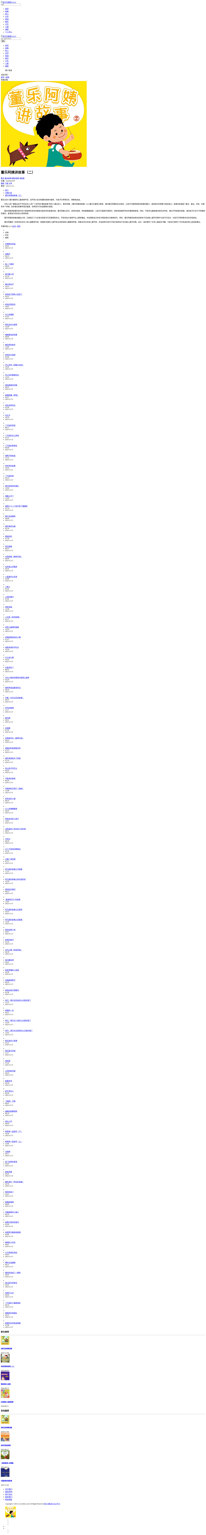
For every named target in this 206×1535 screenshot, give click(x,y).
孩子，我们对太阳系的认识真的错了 (19, 1031)
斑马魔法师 (9, 960)
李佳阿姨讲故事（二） (8, 1366)
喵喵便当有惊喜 (11, 335)
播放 (2, 183)
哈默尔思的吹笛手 (12, 1222)
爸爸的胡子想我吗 (12, 990)
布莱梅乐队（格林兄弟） (14, 738)
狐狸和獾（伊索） (12, 395)
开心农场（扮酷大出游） (14, 365)
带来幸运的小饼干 (12, 819)
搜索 (3, 41)
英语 (7, 19)
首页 (7, 9)
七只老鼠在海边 (11, 1252)
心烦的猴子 (9, 597)
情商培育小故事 (6, 1384)
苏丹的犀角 (9, 708)
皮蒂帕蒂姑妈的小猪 (13, 637)
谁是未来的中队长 (12, 647)
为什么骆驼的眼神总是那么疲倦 (17, 678)
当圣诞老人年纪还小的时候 (15, 829)
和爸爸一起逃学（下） (13, 1131)
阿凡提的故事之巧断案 (13, 869)
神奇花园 (8, 607)
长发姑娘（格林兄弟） (13, 557)
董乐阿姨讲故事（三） (13, 195)
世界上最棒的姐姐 (12, 627)
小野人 (7, 587)
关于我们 (8, 1489)
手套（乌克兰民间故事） (14, 698)
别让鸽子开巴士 (11, 768)
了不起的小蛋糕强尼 (13, 1303)
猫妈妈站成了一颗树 (13, 1273)
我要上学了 (9, 496)
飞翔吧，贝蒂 (10, 1101)
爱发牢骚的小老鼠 (12, 970)
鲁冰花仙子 (9, 284)
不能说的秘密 (10, 778)
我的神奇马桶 (10, 526)
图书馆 (7, 718)
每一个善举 (9, 264)
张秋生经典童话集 (6, 1348)
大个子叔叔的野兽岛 (13, 849)
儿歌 (7, 27)
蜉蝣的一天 (9, 1010)
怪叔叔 (7, 1061)
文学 (7, 16)
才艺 (7, 24)
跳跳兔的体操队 (11, 1313)
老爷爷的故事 (10, 466)
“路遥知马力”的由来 (12, 899)
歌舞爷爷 (8, 1081)
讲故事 (21, 178)
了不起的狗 (9, 476)
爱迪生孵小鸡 (10, 930)
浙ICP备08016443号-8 (52, 1504)
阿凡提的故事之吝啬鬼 (13, 920)
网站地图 (8, 1499)
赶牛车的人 (9, 1091)
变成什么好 (9, 1293)
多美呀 (7, 1152)
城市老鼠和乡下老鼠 (13, 758)
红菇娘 (7, 728)
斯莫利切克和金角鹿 (13, 1323)
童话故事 (8, 178)
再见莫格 (8, 546)
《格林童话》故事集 (7, 1463)
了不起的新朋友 (11, 446)
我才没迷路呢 (10, 516)
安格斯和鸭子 (10, 980)
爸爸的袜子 (9, 940)
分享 (10, 183)
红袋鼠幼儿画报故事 (7, 1402)
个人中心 (8, 32)
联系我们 (8, 1497)
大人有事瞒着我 (11, 809)
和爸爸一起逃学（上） (13, 1142)
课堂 (7, 29)
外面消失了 (9, 667)
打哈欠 (7, 839)
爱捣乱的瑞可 (10, 889)
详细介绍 (8, 193)
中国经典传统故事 (6, 1481)
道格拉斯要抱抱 (11, 1111)
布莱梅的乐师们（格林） (14, 788)
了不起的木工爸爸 (12, 435)
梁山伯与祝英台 (11, 1283)
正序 (14, 226)
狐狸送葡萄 (9, 1202)
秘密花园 (8, 1172)
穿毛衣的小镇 (10, 799)
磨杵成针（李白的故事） (14, 1182)
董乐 (2, 178)
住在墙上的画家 (11, 567)
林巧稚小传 (9, 274)
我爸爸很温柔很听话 (13, 688)
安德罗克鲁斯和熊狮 (13, 1232)
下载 (6, 183)
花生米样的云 (10, 405)
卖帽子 (7, 254)
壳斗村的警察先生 (12, 375)
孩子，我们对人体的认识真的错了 (18, 1020)
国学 (7, 22)
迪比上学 (8, 1121)
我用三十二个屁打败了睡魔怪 (16, 506)
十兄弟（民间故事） (13, 617)
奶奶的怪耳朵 (10, 304)
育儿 (7, 14)
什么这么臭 (9, 657)
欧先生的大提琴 (11, 325)
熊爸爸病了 (9, 1192)
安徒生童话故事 (6, 1445)
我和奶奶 (8, 536)
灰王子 (7, 415)
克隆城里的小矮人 (12, 1212)
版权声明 (8, 1492)
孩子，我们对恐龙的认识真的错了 (18, 1000)
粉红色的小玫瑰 (11, 1041)
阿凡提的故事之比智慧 (13, 910)
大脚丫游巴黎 (10, 859)
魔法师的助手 (10, 345)
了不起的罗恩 (10, 425)
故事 (7, 11)
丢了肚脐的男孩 (11, 1162)
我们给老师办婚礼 (12, 486)
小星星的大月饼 (11, 577)
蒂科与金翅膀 (10, 1263)
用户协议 (8, 1494)
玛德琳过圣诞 (10, 244)
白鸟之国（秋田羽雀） (13, 950)
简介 (7, 190)
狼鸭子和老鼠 (10, 456)
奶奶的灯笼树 (10, 355)
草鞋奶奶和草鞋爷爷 (13, 748)
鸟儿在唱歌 (9, 314)
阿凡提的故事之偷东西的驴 (15, 879)
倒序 (18, 226)
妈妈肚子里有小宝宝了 (13, 294)
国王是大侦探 (10, 1051)
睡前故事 (15, 178)
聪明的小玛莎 (10, 1242)
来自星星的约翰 (11, 385)
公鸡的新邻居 (10, 1071)
